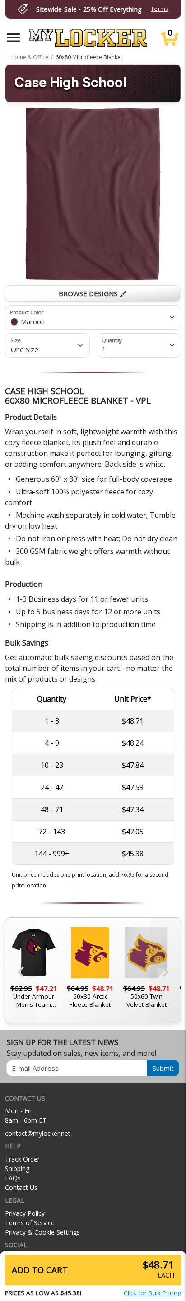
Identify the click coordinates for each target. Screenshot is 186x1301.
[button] (13, 37)
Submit (163, 1068)
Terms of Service (30, 1222)
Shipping (17, 1168)
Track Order (22, 1159)
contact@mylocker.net (37, 1133)
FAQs (13, 1178)
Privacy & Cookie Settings (42, 1232)
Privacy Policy (25, 1213)
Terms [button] (159, 9)
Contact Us (21, 1187)
